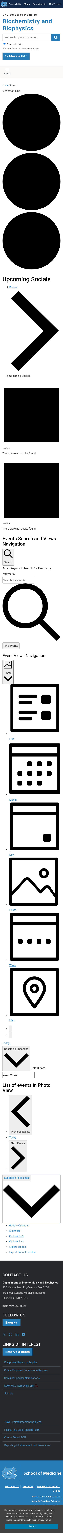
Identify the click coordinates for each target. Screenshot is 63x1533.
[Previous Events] (10, 1029)
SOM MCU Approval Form (19, 1385)
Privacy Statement (48, 1486)
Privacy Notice (44, 1520)
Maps (27, 3)
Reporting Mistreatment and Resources (27, 1445)
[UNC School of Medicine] (31, 1472)
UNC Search (55, 3)
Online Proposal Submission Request (26, 1370)
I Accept (32, 1526)
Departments (39, 3)
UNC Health (12, 1486)
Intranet (28, 1486)
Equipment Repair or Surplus (20, 1362)
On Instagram (10, 1334)
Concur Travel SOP (15, 1437)
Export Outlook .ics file (22, 1252)
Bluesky (11, 1322)
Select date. (38, 1068)
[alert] (31, 418)
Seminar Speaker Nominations (22, 1378)
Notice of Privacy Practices (46, 1497)
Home (5, 85)
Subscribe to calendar (17, 1177)
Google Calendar (19, 1225)
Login (56, 1490)
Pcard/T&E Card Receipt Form (21, 1429)
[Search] (55, 37)
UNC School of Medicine (20, 14)
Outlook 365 (16, 1236)
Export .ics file (17, 1246)
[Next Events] (10, 1035)
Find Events (11, 645)
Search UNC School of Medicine (22, 48)
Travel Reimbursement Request (22, 1422)
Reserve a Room (17, 1352)
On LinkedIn (17, 1334)
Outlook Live (16, 1241)
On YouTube (23, 1334)
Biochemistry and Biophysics (27, 25)
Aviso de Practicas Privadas (46, 1501)
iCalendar (14, 1230)
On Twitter (4, 1334)
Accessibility (15, 3)
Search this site (14, 44)
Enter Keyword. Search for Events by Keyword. (27, 570)
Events (13, 287)
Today (6, 1043)
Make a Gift (17, 56)
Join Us (8, 1393)
